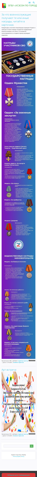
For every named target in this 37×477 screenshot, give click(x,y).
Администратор (23, 361)
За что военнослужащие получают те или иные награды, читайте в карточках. (16, 19)
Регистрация (16, 456)
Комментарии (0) (18, 362)
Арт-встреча (9, 369)
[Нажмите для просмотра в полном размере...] (18, 55)
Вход (22, 456)
